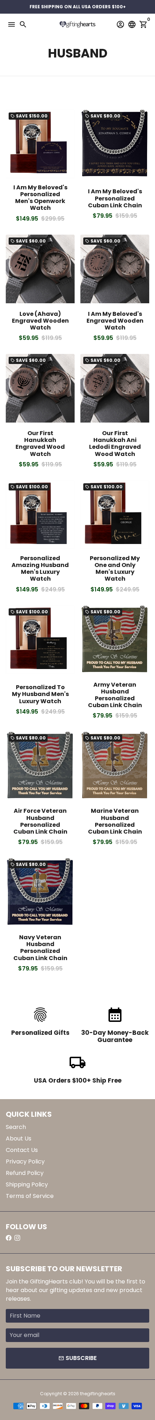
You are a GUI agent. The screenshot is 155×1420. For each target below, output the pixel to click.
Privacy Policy (25, 1161)
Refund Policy (25, 1173)
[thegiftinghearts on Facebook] (9, 1238)
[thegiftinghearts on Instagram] (17, 1238)
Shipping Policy (27, 1184)
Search (16, 1127)
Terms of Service (30, 1196)
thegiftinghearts (97, 1394)
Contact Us (22, 1150)
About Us (18, 1138)
